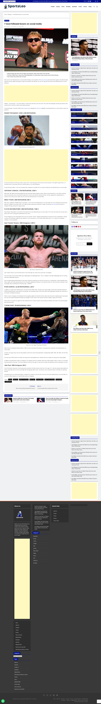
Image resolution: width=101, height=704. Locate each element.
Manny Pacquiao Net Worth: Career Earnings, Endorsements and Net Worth (76, 216)
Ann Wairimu (7, 26)
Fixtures (17, 632)
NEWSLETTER (19, 644)
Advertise (17, 627)
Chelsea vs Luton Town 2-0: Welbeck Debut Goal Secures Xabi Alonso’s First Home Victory (42, 517)
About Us (17, 625)
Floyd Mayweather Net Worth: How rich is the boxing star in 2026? (91, 216)
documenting (54, 204)
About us (16, 662)
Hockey (85, 6)
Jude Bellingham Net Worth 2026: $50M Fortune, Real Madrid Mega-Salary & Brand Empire (41, 512)
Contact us (16, 667)
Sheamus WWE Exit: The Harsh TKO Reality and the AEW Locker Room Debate (76, 202)
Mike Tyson (32, 379)
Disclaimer (18, 639)
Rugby (90, 6)
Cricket (80, 6)
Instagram (25, 108)
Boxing (10, 379)
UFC (34, 558)
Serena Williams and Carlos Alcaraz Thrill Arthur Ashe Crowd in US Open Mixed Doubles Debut (49, 1)
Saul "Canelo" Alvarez (49, 379)
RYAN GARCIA (40, 379)
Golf (34, 545)
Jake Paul (16, 379)
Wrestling (68, 6)
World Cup (35, 560)
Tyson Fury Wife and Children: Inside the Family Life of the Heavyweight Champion (91, 202)
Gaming (58, 6)
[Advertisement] (36, 93)
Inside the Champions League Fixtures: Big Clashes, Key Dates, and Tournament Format (41, 507)
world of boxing (44, 79)
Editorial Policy (18, 637)
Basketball (74, 6)
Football (52, 6)
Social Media (58, 379)
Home (5, 14)
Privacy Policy (17, 684)
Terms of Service (19, 634)
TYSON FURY (8, 381)
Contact (17, 630)
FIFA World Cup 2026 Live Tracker (22, 649)
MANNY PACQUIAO (24, 379)
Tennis (62, 6)
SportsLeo (39, 108)
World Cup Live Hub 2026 (20, 647)
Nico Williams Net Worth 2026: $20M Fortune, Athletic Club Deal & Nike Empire (42, 528)
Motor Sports (35, 550)
